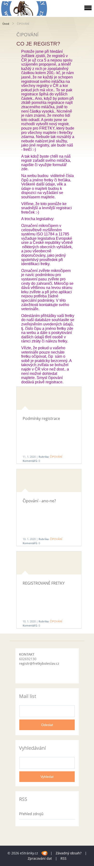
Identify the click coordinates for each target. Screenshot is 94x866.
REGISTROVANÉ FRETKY (44, 583)
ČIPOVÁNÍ (56, 456)
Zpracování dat (40, 858)
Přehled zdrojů (31, 813)
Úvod (5, 23)
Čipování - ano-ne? (39, 500)
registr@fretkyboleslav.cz (39, 663)
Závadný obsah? (68, 853)
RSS (63, 858)
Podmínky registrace (41, 418)
